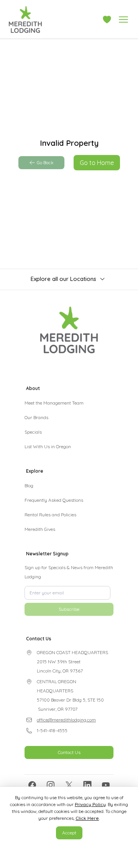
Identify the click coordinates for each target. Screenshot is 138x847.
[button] (107, 19)
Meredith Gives (40, 529)
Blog (29, 485)
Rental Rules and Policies (50, 514)
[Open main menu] (123, 19)
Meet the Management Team (54, 403)
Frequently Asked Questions (54, 500)
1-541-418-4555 (52, 761)
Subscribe (69, 639)
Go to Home (97, 162)
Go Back (45, 162)
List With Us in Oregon (48, 446)
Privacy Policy (90, 804)
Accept (69, 833)
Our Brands (36, 417)
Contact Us (69, 782)
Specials (33, 432)
